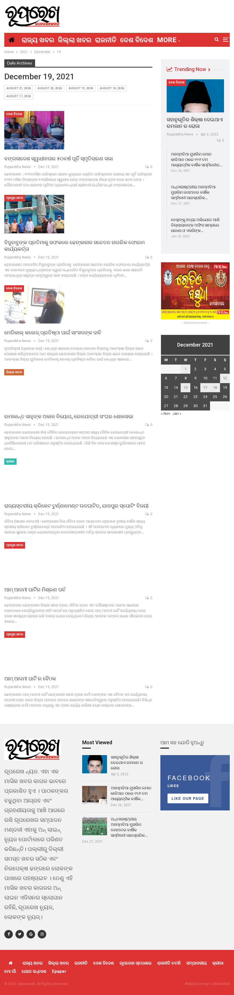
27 (166, 406)
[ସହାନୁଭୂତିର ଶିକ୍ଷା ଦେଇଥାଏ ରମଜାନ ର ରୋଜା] (195, 95)
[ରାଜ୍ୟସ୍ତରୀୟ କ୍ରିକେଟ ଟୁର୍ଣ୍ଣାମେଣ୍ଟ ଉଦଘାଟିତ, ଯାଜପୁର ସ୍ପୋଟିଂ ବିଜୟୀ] (34, 477)
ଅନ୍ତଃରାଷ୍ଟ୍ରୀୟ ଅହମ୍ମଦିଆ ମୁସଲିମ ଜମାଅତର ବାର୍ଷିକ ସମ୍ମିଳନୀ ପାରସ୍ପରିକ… (193, 192)
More (166, 40)
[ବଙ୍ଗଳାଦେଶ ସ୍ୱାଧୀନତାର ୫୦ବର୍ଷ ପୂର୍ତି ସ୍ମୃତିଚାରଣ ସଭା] (34, 130)
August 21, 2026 (19, 88)
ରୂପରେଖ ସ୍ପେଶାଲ (136, 963)
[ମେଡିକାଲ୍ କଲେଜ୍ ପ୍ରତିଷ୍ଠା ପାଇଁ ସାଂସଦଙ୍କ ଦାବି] (34, 304)
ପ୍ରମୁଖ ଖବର (14, 198)
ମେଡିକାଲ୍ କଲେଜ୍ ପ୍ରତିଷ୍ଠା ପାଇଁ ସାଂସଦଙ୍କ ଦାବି (52, 332)
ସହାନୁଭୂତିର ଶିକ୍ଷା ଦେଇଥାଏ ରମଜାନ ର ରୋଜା (127, 762)
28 (176, 406)
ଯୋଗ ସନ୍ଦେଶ (34, 971)
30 (195, 406)
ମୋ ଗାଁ (10, 971)
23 (195, 397)
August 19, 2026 (81, 88)
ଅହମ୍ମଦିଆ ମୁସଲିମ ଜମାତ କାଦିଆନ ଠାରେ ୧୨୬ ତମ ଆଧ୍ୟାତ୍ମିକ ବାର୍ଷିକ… (131, 793)
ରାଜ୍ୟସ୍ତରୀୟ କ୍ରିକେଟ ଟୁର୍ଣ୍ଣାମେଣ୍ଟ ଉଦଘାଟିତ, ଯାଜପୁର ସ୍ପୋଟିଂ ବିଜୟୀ (76, 506)
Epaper (59, 971)
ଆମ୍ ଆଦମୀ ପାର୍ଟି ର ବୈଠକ (30, 678)
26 (225, 397)
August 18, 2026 (112, 88)
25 (215, 397)
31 (205, 406)
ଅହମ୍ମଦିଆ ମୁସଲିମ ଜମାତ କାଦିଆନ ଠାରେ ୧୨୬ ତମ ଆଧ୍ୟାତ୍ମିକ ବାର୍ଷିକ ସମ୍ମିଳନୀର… (196, 159)
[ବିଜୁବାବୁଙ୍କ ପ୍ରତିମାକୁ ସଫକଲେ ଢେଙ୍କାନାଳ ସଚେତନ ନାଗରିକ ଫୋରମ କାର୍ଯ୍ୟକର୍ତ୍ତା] (34, 214)
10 (205, 378)
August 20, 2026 (50, 88)
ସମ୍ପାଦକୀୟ (196, 963)
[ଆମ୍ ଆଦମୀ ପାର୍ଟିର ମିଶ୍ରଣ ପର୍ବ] (34, 561)
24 (205, 397)
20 (166, 397)
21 (176, 397)
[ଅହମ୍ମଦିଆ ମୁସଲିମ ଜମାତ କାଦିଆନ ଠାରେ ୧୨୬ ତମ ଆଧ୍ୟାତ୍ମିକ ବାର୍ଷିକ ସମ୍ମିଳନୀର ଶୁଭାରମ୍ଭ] (94, 795)
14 (176, 387)
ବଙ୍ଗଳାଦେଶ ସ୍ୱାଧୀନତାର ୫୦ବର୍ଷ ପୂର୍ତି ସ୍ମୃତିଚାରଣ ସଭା (58, 158)
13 (166, 387)
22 (185, 397)
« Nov (165, 413)
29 (185, 406)
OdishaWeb (220, 984)
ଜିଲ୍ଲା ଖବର (74, 40)
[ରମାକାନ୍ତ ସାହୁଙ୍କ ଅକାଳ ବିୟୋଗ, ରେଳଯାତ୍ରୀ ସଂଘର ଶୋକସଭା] (34, 388)
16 (195, 387)
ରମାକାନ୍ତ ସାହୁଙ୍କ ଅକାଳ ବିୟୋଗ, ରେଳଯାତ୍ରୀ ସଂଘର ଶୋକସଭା (68, 416)
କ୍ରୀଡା (10, 461)
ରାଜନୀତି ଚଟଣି (169, 963)
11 (215, 378)
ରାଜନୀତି (105, 40)
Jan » (177, 413)
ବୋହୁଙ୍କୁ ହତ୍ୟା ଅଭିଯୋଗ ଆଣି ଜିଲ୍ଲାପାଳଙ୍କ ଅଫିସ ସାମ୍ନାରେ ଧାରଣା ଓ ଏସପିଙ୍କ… (195, 225)
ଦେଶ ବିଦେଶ (136, 40)
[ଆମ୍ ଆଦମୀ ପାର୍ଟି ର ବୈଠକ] (34, 650)
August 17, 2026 (19, 96)
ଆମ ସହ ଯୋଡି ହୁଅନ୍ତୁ (182, 742)
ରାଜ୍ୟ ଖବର (38, 40)
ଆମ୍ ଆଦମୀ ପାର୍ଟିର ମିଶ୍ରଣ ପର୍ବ (34, 589)
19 (225, 387)
